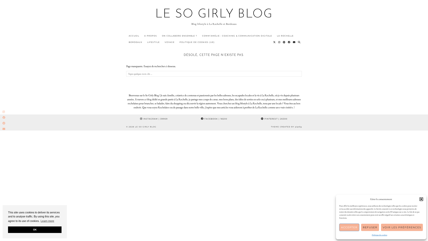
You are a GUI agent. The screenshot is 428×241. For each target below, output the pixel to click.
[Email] (294, 42)
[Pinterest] (284, 42)
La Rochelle (285, 36)
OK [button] (35, 229)
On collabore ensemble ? (179, 36)
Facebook (215, 119)
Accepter (349, 227)
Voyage (170, 42)
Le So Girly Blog (214, 14)
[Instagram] (279, 42)
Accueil (134, 36)
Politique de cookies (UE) (197, 42)
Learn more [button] (47, 221)
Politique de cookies (379, 235)
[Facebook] (289, 42)
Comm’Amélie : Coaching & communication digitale (237, 36)
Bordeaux (135, 42)
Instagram (155, 119)
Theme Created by (286, 127)
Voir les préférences (402, 227)
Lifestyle (153, 42)
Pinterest (275, 119)
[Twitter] (274, 42)
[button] (421, 199)
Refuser (370, 227)
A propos (150, 36)
